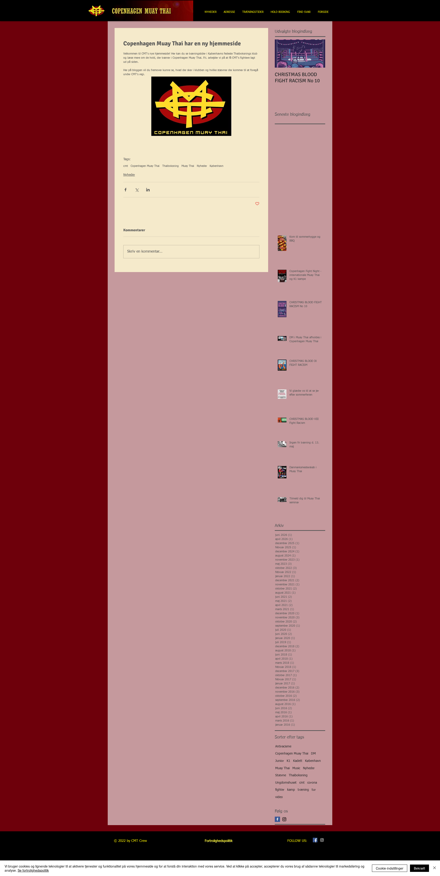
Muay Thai (188, 166)
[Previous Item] (282, 53)
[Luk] (434, 868)
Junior (279, 761)
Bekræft (419, 868)
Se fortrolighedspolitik (33, 870)
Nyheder (202, 166)
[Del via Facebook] (125, 189)
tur (314, 789)
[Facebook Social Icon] (315, 840)
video (279, 797)
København (216, 166)
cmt (125, 166)
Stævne (280, 775)
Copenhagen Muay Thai (145, 166)
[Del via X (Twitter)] (137, 189)
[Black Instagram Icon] (284, 819)
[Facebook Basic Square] (277, 819)
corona (312, 782)
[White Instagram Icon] (322, 840)
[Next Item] (318, 53)
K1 (288, 761)
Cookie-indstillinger (389, 868)
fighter (279, 789)
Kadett (297, 761)
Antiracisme (283, 746)
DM (313, 753)
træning (303, 789)
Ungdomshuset (286, 782)
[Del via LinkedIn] (148, 189)
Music (296, 768)
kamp (291, 789)
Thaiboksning (170, 166)
